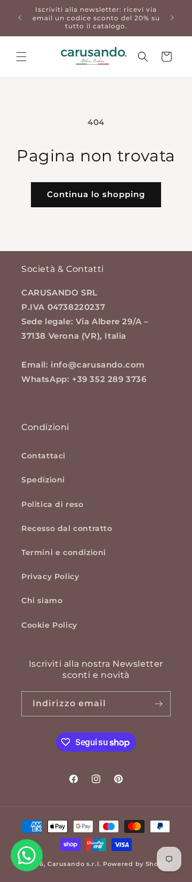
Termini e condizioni (63, 552)
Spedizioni (43, 480)
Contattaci (43, 455)
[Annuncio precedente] (19, 17)
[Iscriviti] (158, 703)
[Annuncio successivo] (172, 17)
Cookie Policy (49, 625)
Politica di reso (52, 504)
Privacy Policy (50, 576)
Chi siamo (41, 600)
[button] (21, 56)
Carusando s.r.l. (74, 864)
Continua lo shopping (96, 194)
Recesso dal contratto (67, 528)
